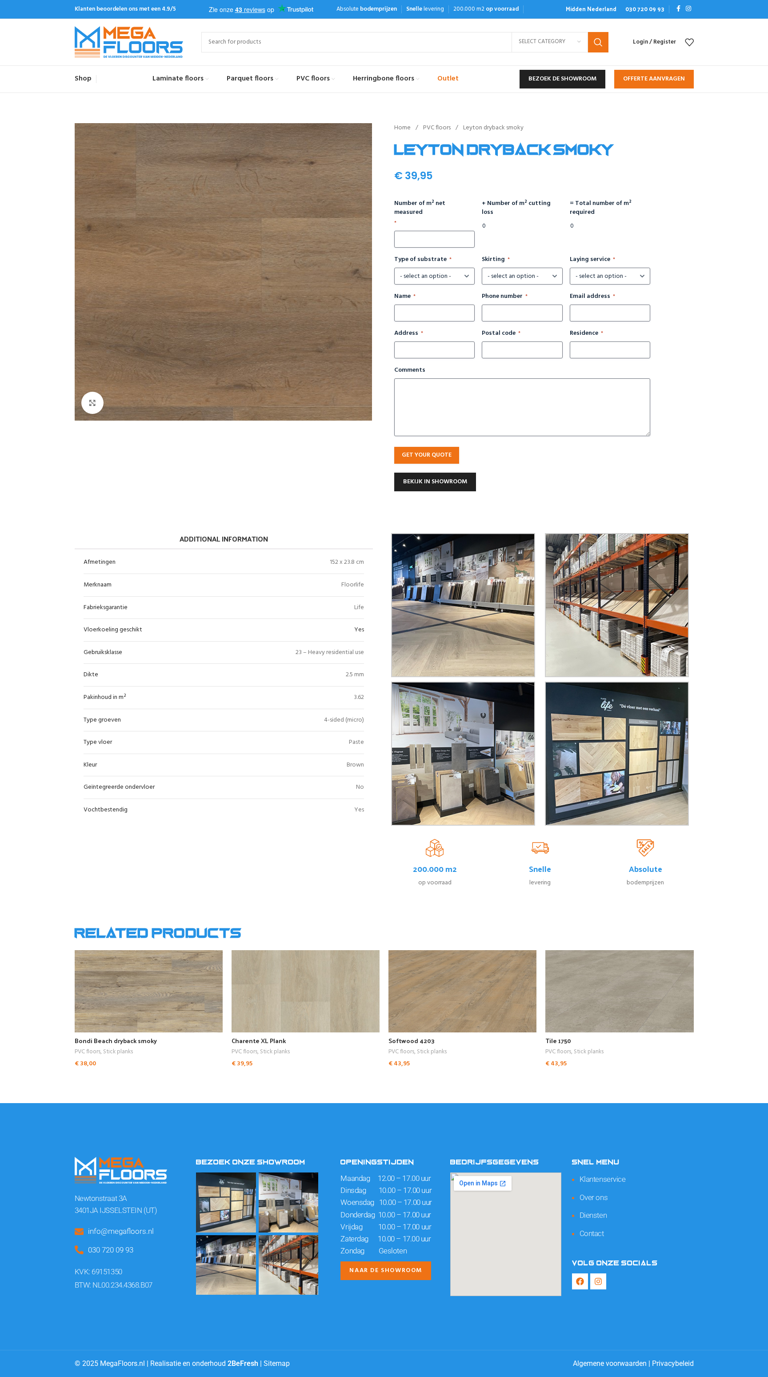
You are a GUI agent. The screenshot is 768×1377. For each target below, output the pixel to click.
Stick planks (118, 1052)
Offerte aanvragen (654, 79)
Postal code (501, 333)
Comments (409, 370)
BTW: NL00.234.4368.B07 (113, 1285)
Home (403, 128)
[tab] (223, 539)
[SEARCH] (598, 42)
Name (405, 296)
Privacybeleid (673, 1363)
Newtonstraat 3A (101, 1198)
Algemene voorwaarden (610, 1363)
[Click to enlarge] (92, 403)
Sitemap (277, 1363)
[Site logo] (129, 42)
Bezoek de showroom (562, 79)
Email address (592, 296)
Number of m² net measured (419, 213)
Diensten (593, 1215)
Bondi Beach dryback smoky (116, 1040)
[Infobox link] (591, 9)
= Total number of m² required (601, 208)
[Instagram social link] (688, 9)
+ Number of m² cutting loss (516, 208)
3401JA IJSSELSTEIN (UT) (116, 1210)
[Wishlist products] (689, 42)
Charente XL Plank (259, 1040)
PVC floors (437, 128)
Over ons (594, 1197)
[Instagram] (598, 1281)
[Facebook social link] (678, 9)
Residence (586, 333)
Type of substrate (423, 259)
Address (408, 333)
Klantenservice (603, 1179)
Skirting (496, 259)
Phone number (505, 296)
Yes (359, 630)
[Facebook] (580, 1281)
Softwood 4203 (411, 1040)
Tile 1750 (558, 1040)
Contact (592, 1233)
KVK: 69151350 (98, 1271)
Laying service (592, 259)
